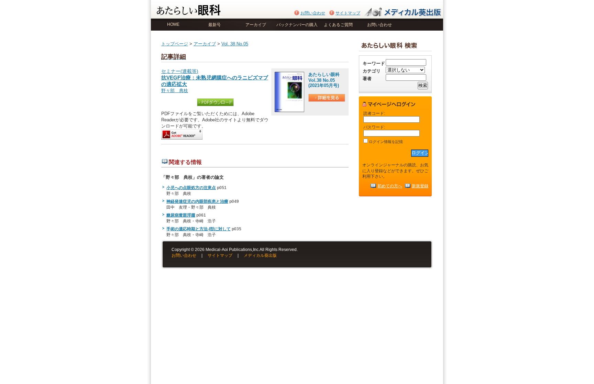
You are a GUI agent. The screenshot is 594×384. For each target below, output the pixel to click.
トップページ (174, 43)
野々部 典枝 (174, 90)
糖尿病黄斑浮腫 (180, 215)
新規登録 (420, 186)
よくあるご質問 (338, 24)
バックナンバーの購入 (297, 24)
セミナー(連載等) (214, 78)
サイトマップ (348, 13)
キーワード (374, 63)
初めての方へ (389, 186)
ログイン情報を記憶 (385, 142)
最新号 (214, 24)
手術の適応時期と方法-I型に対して (198, 229)
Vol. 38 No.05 (234, 43)
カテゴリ (372, 71)
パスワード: (374, 127)
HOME (173, 24)
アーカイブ (255, 24)
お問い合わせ (312, 13)
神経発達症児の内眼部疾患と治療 (197, 201)
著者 (367, 78)
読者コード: (374, 113)
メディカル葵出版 (260, 255)
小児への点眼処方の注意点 (191, 187)
